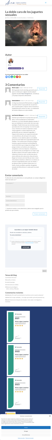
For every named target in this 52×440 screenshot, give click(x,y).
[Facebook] (6, 77)
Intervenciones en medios (11, 284)
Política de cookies (21, 438)
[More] (20, 77)
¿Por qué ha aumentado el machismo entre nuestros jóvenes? (27, 295)
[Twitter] (9, 77)
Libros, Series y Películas (12, 289)
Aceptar (26, 427)
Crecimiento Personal (10, 277)
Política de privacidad (29, 438)
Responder (42, 89)
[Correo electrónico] (23, 68)
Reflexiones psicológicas (11, 287)
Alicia (8, 17)
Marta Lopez (15, 87)
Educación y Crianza (10, 280)
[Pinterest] (17, 77)
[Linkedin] (12, 77)
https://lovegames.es (26, 93)
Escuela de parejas (21, 17)
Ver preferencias (26, 435)
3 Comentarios (30, 17)
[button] (50, 416)
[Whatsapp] (14, 77)
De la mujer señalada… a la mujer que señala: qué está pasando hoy (27, 297)
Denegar (26, 431)
